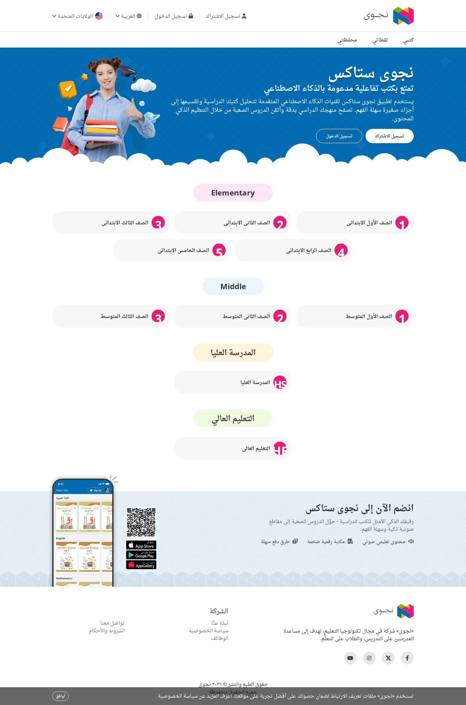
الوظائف (219, 638)
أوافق (60, 696)
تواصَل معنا (112, 622)
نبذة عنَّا (219, 622)
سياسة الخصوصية (208, 630)
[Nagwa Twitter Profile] (388, 658)
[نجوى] (388, 16)
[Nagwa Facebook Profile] (407, 658)
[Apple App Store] (141, 544)
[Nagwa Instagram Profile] (369, 658)
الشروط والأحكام (107, 630)
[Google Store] (141, 554)
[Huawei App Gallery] (141, 564)
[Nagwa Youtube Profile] (350, 658)
